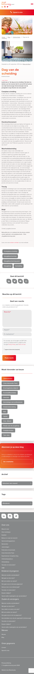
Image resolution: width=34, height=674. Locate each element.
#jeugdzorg (7, 266)
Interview (6, 397)
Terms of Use (21, 344)
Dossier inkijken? (6, 593)
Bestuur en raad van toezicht (9, 538)
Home (3, 37)
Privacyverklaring (6, 663)
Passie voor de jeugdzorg (11, 426)
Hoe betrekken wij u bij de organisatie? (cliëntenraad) (16, 618)
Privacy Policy (12, 344)
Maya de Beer (26, 64)
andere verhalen (14, 242)
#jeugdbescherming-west (12, 261)
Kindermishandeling (9, 407)
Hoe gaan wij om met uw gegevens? (12, 615)
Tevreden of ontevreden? (8, 565)
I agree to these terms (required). (12, 349)
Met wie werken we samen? (9, 581)
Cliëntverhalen (16, 37)
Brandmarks (12, 670)
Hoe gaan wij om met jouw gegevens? (12, 584)
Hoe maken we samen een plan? (10, 609)
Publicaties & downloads (8, 550)
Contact (4, 647)
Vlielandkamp (5, 562)
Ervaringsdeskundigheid (10, 388)
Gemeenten (5, 544)
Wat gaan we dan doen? (8, 578)
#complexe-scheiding (10, 251)
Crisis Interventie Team (10, 383)
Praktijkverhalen (8, 430)
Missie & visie (5, 529)
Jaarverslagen (5, 547)
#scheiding (18, 266)
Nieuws (4, 634)
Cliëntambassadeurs (7, 559)
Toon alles (6, 435)
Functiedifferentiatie (9, 393)
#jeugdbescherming (10, 256)
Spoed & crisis (18, 12)
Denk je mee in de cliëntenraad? (10, 587)
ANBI (3, 568)
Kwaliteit (4, 535)
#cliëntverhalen (6, 76)
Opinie (5, 416)
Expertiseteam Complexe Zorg (10, 556)
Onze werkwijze (6, 532)
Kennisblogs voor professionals (12, 402)
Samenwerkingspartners (8, 541)
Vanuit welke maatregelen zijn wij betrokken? (14, 596)
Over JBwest (7, 421)
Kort (4, 411)
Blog (9, 37)
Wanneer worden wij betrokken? (10, 575)
